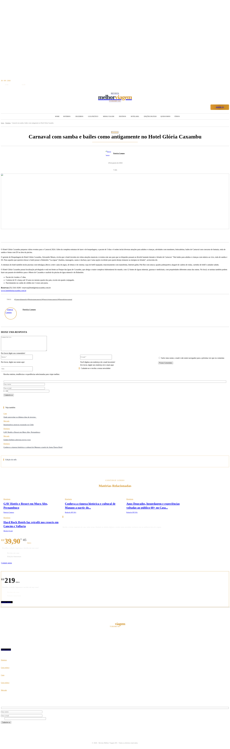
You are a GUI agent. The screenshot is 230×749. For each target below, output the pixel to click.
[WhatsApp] (54, 236)
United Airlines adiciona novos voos (17, 440)
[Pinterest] (45, 236)
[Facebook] (27, 236)
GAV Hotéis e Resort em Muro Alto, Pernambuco (21, 432)
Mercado (6, 421)
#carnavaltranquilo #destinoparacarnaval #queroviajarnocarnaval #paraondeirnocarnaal (43, 299)
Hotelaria (114, 132)
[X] (36, 236)
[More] (63, 236)
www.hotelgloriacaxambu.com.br (13, 291)
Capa (5, 413)
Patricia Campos (119, 153)
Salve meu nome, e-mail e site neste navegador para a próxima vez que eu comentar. (192, 358)
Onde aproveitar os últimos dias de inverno (20, 417)
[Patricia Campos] (109, 153)
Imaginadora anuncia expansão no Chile (18, 425)
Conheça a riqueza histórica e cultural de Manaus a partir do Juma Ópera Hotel (32, 447)
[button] (207, 107)
